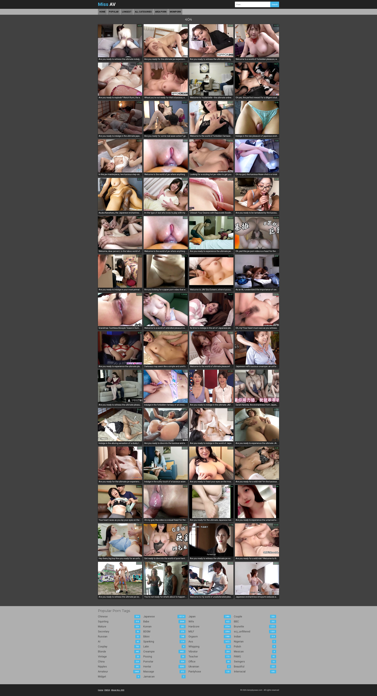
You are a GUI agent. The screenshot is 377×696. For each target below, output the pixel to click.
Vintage (118, 656)
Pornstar (163, 661)
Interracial (254, 671)
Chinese (118, 616)
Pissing (163, 656)
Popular (114, 12)
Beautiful (254, 666)
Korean (163, 626)
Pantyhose (208, 671)
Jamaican (163, 676)
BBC (254, 621)
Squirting (118, 621)
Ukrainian (208, 666)
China (118, 661)
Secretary (118, 631)
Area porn (160, 12)
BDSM (163, 631)
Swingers (254, 661)
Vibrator (208, 651)
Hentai (163, 666)
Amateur (118, 671)
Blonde (118, 651)
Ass (208, 641)
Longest (127, 12)
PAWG (254, 656)
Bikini (163, 636)
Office (208, 661)
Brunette (254, 626)
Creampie (163, 651)
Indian (254, 636)
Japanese (163, 616)
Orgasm (208, 636)
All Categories (143, 12)
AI (118, 641)
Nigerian (254, 641)
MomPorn (175, 12)
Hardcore (208, 626)
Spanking (163, 641)
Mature (118, 626)
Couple (254, 616)
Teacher (208, 656)
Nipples (118, 666)
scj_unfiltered (254, 631)
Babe (163, 621)
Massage (163, 671)
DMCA (107, 690)
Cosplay (118, 646)
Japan (208, 616)
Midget (118, 676)
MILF (208, 631)
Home (102, 12)
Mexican (254, 651)
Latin (163, 646)
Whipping (208, 646)
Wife (208, 621)
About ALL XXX (117, 690)
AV (107, 4)
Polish (254, 646)
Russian (118, 636)
